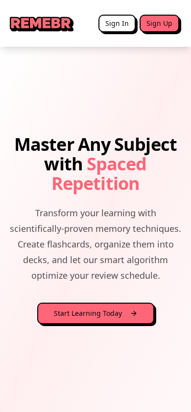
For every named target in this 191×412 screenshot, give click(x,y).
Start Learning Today (88, 313)
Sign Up (159, 23)
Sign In (117, 23)
